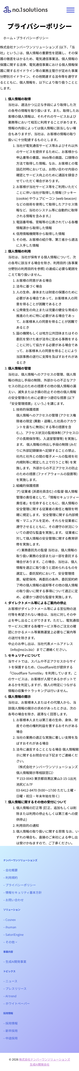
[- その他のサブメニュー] (16, 942)
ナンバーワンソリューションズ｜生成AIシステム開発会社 (25, 12)
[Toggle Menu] (70, 10)
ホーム (8, 37)
